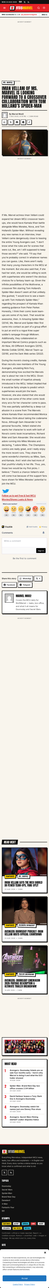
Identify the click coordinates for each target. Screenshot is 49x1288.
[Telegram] (23, 122)
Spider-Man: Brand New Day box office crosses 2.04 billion (25, 1087)
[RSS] (28, 2)
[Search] (38, 8)
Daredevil (6, 1200)
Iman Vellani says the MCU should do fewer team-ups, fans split (23, 883)
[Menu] (4, 8)
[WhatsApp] (4, 122)
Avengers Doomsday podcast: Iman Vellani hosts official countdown (24, 932)
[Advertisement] (24, 48)
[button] (45, 1252)
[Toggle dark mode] (44, 8)
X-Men (5, 1204)
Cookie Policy (18, 1284)
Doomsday (6, 1186)
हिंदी (20, 2)
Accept (25, 1278)
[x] (25, 2)
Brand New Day (8, 1197)
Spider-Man (7, 1193)
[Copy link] (29, 122)
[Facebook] (17, 122)
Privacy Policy (29, 1284)
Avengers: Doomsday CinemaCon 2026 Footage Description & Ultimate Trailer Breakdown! (22, 983)
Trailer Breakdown (26, 974)
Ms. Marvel (15, 81)
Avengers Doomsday (27, 925)
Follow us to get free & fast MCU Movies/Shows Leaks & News (19, 497)
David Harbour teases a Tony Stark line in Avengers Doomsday (26, 1097)
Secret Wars (7, 1189)
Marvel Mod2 (18, 114)
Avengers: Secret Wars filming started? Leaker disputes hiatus (24, 1118)
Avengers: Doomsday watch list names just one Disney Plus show (25, 1107)
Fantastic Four (8, 1207)
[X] (10, 122)
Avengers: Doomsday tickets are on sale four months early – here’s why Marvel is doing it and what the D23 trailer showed (26, 1074)
